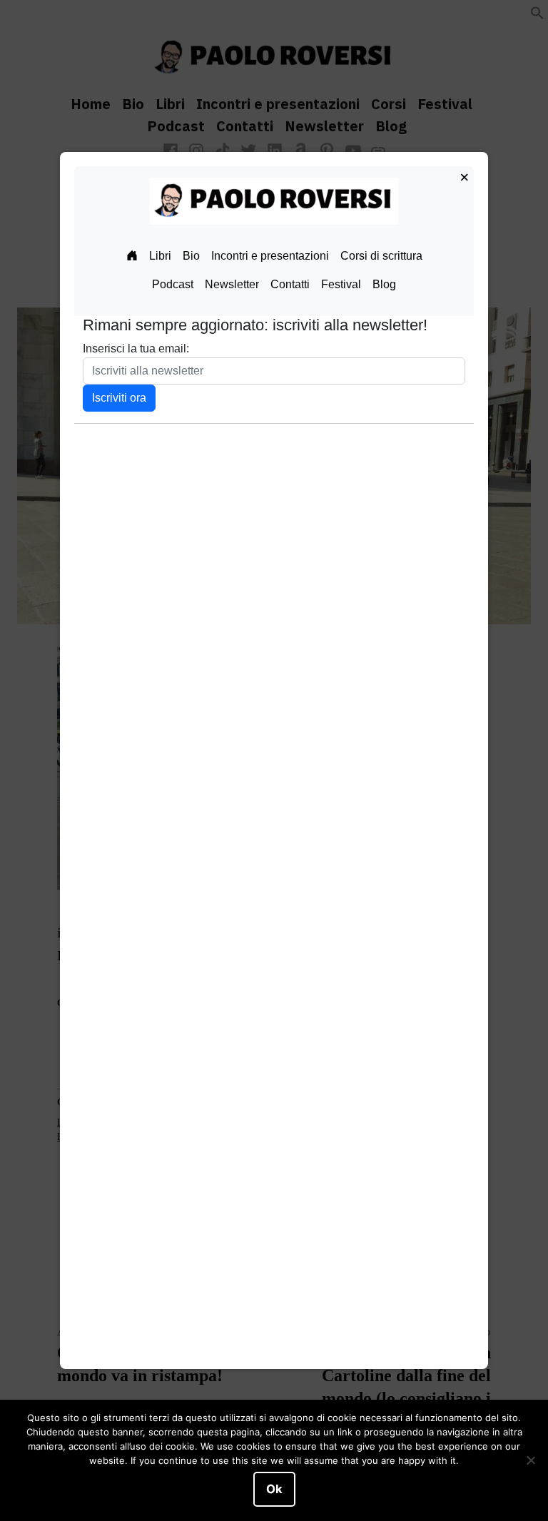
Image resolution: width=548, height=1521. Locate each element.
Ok (274, 1489)
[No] (530, 1460)
